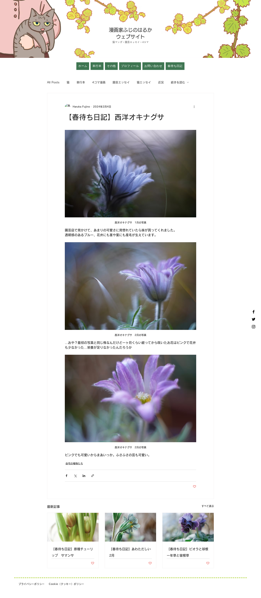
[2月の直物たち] (130, 527)
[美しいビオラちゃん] (188, 527)
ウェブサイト (130, 36)
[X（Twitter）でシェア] (75, 475)
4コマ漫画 (98, 82)
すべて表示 (208, 506)
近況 (161, 82)
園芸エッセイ (121, 82)
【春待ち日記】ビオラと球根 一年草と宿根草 (188, 552)
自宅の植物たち (74, 463)
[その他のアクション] (194, 107)
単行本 (81, 82)
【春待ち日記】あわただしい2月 (130, 552)
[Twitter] (253, 319)
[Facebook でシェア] (66, 475)
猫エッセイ (144, 82)
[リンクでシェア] (92, 475)
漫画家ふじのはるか (130, 30)
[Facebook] (253, 311)
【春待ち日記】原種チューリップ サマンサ (72, 552)
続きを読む (178, 82)
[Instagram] (253, 326)
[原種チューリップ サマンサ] (73, 527)
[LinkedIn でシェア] (84, 475)
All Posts (53, 82)
